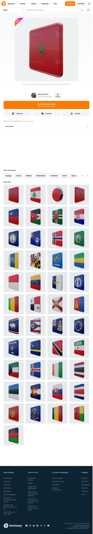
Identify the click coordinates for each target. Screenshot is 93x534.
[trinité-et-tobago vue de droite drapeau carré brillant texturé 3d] (57, 348)
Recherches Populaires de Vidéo (32, 508)
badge (74, 176)
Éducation (7, 491)
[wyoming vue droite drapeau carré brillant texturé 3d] (14, 326)
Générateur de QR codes (9, 513)
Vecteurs (11, 4)
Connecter (80, 4)
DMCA (29, 483)
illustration (41, 176)
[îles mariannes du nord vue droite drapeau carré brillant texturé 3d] (79, 282)
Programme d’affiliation (31, 487)
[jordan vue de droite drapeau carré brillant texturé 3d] (36, 217)
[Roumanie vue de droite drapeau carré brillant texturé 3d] (57, 413)
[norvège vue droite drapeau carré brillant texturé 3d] (57, 238)
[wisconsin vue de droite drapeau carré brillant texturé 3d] (14, 348)
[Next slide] (84, 175)
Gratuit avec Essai (46, 105)
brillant (29, 176)
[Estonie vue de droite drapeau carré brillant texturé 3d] (14, 392)
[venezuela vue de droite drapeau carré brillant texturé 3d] (36, 282)
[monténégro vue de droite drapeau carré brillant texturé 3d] (14, 413)
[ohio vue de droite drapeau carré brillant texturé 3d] (36, 326)
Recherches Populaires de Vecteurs (32, 494)
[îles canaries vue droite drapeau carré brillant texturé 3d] (14, 260)
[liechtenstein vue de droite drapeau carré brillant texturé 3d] (14, 217)
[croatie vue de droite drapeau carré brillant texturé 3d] (79, 217)
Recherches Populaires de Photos (32, 501)
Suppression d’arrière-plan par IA (9, 507)
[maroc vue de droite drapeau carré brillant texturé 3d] (14, 195)
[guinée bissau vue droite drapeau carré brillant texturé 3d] (79, 413)
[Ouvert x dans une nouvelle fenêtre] (45, 526)
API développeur (10, 494)
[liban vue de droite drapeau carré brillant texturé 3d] (36, 195)
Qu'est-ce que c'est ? (27, 121)
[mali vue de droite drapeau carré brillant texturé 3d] (14, 304)
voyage (8, 176)
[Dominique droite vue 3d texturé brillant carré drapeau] (57, 217)
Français (83, 491)
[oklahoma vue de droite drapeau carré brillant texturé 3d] (57, 260)
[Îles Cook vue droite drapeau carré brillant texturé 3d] (79, 326)
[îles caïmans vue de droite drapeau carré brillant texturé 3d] (57, 326)
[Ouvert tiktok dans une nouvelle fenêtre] (41, 526)
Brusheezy (8, 478)
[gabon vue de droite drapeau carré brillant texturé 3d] (79, 260)
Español (83, 481)
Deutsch (83, 488)
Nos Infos (54, 485)
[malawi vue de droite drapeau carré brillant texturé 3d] (14, 435)
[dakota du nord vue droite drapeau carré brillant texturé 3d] (36, 413)
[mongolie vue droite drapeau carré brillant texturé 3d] (79, 304)
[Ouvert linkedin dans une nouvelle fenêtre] (34, 526)
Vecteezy (7, 481)
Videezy (6, 485)
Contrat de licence (31, 479)
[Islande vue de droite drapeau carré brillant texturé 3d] (36, 370)
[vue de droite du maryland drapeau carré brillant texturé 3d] (36, 260)
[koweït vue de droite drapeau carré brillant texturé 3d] (14, 370)
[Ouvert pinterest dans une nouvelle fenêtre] (37, 526)
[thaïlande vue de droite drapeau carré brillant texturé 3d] (79, 370)
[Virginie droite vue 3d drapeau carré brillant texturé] (14, 238)
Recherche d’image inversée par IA (9, 500)
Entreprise (8, 488)
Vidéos (33, 4)
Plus (55, 4)
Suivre (58, 97)
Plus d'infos (9, 126)
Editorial (45, 4)
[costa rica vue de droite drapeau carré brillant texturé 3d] (79, 392)
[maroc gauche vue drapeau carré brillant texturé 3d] (79, 195)
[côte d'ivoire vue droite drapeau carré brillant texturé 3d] (57, 370)
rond (64, 176)
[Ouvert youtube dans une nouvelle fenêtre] (48, 526)
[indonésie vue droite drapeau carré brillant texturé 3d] (14, 282)
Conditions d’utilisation (80, 525)
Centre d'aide (56, 478)
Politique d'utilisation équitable (75, 528)
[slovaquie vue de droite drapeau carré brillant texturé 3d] (57, 392)
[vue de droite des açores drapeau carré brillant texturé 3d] (57, 282)
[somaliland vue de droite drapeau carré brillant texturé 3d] (79, 348)
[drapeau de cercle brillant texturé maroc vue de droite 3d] (57, 195)
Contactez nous (57, 481)
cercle (18, 176)
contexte (54, 176)
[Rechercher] (82, 10)
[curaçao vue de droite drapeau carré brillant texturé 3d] (36, 348)
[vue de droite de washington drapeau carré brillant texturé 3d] (79, 238)
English (83, 478)
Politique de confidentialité (79, 527)
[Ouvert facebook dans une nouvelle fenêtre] (26, 526)
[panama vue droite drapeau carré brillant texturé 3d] (36, 304)
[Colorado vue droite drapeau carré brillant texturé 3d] (36, 392)
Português (84, 485)
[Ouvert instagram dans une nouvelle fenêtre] (30, 526)
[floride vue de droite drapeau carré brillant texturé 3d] (57, 304)
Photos (23, 4)
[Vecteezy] (3, 3)
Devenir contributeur (56, 489)
